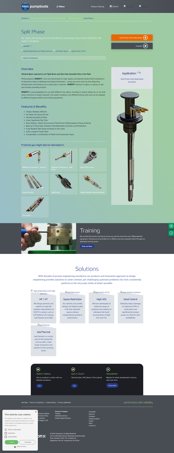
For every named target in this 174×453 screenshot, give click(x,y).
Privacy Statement (64, 402)
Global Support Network (63, 418)
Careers (91, 421)
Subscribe (112, 385)
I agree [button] (11, 442)
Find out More (87, 246)
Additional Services (61, 416)
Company (92, 416)
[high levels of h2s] (77, 51)
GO (39, 386)
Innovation (92, 412)
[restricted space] (61, 51)
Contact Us (92, 426)
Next (151, 124)
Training (57, 414)
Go (74, 386)
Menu (61, 6)
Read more (12, 425)
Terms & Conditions (37, 402)
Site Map (24, 402)
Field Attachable (74, 18)
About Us (92, 414)
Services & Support (61, 411)
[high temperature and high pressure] (36, 51)
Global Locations (94, 419)
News (90, 423)
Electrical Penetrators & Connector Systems (48, 18)
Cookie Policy (51, 402)
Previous (113, 124)
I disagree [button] (27, 442)
